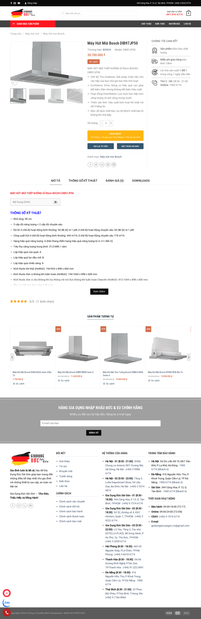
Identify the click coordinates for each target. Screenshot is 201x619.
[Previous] (16, 63)
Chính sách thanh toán (71, 516)
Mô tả (55, 180)
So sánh (93, 61)
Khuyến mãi (65, 471)
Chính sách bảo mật (70, 521)
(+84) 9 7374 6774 (132, 503)
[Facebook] (11, 3)
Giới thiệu (64, 461)
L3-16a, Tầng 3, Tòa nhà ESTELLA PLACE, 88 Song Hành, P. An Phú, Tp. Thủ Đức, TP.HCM (124, 533)
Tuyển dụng (65, 476)
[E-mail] (15, 3)
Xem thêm (99, 291)
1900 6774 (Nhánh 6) (171, 482)
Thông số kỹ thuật (83, 180)
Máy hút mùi (32, 33)
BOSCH (107, 49)
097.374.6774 (174, 14)
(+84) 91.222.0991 (133, 567)
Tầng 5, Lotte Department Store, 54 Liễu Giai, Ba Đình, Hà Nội (124, 482)
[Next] (77, 63)
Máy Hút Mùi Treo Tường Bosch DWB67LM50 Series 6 (123, 374)
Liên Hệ (187, 24)
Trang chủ (15, 33)
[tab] (56, 181)
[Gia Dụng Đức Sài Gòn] (22, 13)
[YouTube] (19, 3)
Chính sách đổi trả (69, 506)
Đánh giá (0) (115, 180)
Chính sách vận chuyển (72, 501)
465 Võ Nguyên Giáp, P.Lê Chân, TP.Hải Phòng (123, 550)
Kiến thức (160, 24)
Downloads (141, 180)
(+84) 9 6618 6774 (124, 554)
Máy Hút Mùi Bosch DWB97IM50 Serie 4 (75, 372)
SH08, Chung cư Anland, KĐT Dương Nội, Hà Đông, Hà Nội (124, 465)
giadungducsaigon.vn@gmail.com (170, 525)
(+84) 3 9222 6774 (183, 3)
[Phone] (7, 612)
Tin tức (63, 466)
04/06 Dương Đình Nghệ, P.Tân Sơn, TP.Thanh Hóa (123, 563)
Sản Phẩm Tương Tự (100, 316)
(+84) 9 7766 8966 (115, 597)
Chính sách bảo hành (71, 511)
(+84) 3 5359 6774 (115, 541)
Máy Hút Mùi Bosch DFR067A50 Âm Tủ (165, 372)
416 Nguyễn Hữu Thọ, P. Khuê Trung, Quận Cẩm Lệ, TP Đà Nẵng (123, 576)
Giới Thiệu (146, 24)
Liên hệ (63, 486)
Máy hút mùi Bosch (54, 33)
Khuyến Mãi (174, 24)
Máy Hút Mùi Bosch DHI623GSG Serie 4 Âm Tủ (32, 374)
